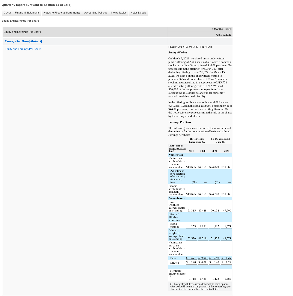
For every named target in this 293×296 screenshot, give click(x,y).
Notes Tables (118, 12)
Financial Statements (26, 12)
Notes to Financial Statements (60, 12)
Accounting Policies (94, 12)
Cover (6, 12)
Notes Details (137, 12)
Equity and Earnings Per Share (23, 49)
